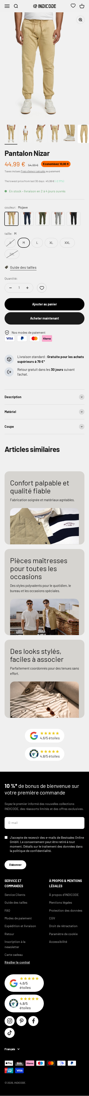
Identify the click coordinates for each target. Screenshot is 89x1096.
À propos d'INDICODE (64, 895)
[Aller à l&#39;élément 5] (69, 134)
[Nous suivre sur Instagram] (10, 1021)
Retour (9, 934)
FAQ (7, 910)
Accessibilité (58, 942)
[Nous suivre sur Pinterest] (21, 1021)
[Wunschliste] (73, 6)
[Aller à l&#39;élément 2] (25, 134)
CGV (52, 918)
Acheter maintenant (44, 318)
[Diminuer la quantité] (10, 287)
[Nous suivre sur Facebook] (33, 1021)
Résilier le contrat (17, 962)
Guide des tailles (16, 902)
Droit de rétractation (63, 926)
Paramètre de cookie (63, 934)
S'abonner (15, 864)
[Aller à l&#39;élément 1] (11, 134)
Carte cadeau (14, 955)
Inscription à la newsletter (15, 944)
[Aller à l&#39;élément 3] (40, 134)
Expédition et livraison (20, 926)
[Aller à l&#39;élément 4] (54, 134)
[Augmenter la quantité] (27, 287)
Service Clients (15, 895)
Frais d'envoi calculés (33, 171)
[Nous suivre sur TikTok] (10, 1033)
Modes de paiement (18, 918)
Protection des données (65, 910)
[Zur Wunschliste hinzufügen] (42, 288)
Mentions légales (60, 902)
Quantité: (11, 278)
